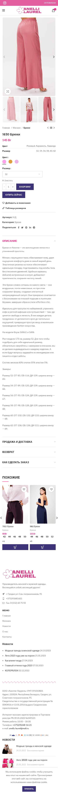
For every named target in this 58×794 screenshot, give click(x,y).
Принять (29, 789)
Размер (6, 168)
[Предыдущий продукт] (47, 127)
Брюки (27, 128)
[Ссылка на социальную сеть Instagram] (4, 3)
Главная (6, 128)
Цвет (5, 157)
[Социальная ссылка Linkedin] (30, 228)
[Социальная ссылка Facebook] (18, 228)
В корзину (25, 187)
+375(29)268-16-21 (22, 725)
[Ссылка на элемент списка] (29, 594)
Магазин (17, 128)
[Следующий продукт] (54, 127)
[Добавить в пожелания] (24, 489)
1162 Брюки (35, 526)
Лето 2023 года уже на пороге (20, 655)
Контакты (7, 636)
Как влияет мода (13, 660)
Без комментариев (35, 750)
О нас (5, 631)
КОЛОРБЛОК (11, 670)
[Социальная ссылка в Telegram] (34, 228)
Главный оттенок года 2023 (18, 665)
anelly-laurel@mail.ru (19, 728)
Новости (6, 626)
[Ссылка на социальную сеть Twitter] (22, 228)
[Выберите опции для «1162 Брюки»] (43, 547)
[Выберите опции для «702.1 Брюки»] (15, 547)
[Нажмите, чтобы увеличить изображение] (8, 91)
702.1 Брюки (7, 526)
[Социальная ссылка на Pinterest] (26, 228)
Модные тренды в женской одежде (22, 650)
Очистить (8, 180)
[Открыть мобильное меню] (3, 10)
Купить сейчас (13, 195)
